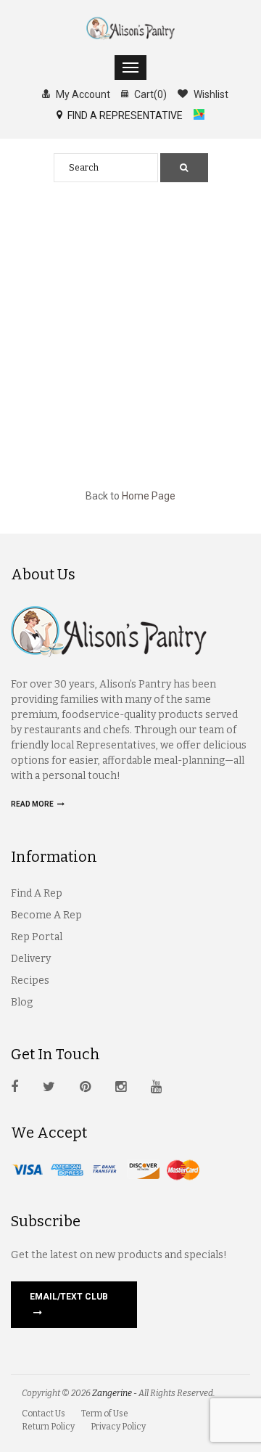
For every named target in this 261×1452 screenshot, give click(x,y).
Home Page (148, 496)
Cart (149, 94)
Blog (22, 1002)
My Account (82, 94)
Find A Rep (36, 893)
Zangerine (112, 1393)
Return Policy (48, 1427)
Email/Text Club (69, 1297)
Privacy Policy (118, 1427)
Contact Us (43, 1413)
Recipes (30, 980)
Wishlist (209, 94)
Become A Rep (46, 915)
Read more (33, 804)
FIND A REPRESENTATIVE (124, 115)
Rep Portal (36, 937)
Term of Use (104, 1413)
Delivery (31, 959)
